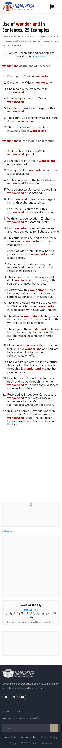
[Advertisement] (31, 464)
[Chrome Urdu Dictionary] (31, 504)
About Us (10, 737)
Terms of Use (29, 737)
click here (39, 56)
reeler (28, 610)
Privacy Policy (49, 737)
